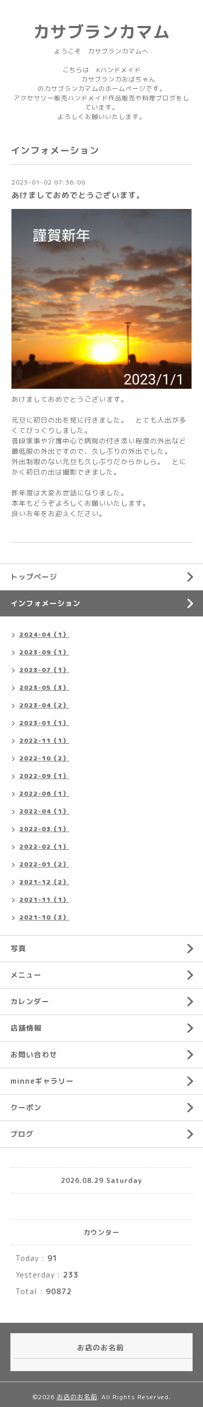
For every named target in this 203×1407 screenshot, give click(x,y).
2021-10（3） (44, 917)
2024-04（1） (44, 634)
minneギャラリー (42, 1081)
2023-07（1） (44, 669)
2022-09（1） (44, 775)
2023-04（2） (44, 705)
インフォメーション (45, 603)
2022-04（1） (44, 811)
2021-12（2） (44, 881)
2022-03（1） (44, 828)
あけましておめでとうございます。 (78, 195)
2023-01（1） (44, 722)
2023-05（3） (44, 687)
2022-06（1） (44, 793)
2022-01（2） (44, 864)
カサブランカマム (101, 31)
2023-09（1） (44, 652)
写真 (18, 948)
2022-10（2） (44, 758)
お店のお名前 (77, 1396)
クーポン (26, 1107)
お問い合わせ (33, 1054)
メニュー (26, 975)
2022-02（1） (44, 846)
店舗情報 (26, 1028)
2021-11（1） (44, 899)
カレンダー (29, 1001)
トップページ (33, 577)
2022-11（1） (44, 740)
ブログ (22, 1134)
